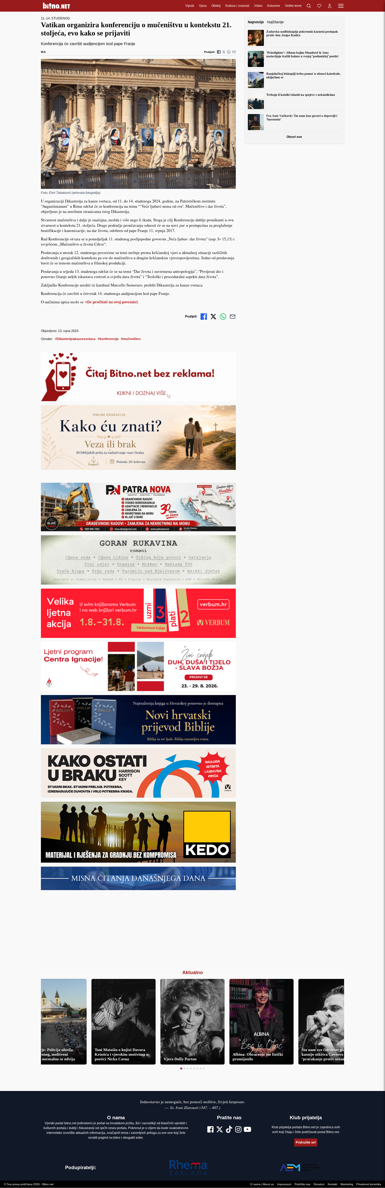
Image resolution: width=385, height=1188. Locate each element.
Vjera (203, 5)
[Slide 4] (191, 1068)
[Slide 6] (197, 1068)
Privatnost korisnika (368, 1184)
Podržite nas (302, 1184)
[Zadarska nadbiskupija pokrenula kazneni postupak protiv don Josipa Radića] (256, 38)
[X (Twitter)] (219, 1130)
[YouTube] (247, 1130)
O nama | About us (262, 1184)
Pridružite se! (306, 1142)
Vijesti (189, 5)
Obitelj (216, 5)
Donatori (319, 1184)
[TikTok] (229, 1130)
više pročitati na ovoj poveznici (111, 302)
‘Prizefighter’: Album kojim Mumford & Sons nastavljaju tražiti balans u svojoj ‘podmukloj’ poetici (302, 54)
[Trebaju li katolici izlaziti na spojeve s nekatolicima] (256, 101)
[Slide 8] (204, 1068)
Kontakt (332, 1184)
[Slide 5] (194, 1068)
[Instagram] (238, 1130)
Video (258, 5)
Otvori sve (294, 137)
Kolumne (273, 5)
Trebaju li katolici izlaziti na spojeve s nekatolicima (300, 94)
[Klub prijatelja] (319, 6)
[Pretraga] (309, 6)
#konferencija (108, 339)
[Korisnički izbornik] (329, 6)
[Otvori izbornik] (341, 6)
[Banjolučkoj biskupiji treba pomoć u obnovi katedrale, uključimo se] (256, 80)
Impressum (284, 1184)
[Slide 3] (187, 1068)
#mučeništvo (131, 339)
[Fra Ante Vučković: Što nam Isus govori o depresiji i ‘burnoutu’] (256, 122)
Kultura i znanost (237, 5)
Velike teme (293, 5)
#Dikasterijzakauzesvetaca (75, 339)
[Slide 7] (200, 1068)
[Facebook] (210, 1130)
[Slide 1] (181, 1069)
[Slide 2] (184, 1068)
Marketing (346, 1184)
